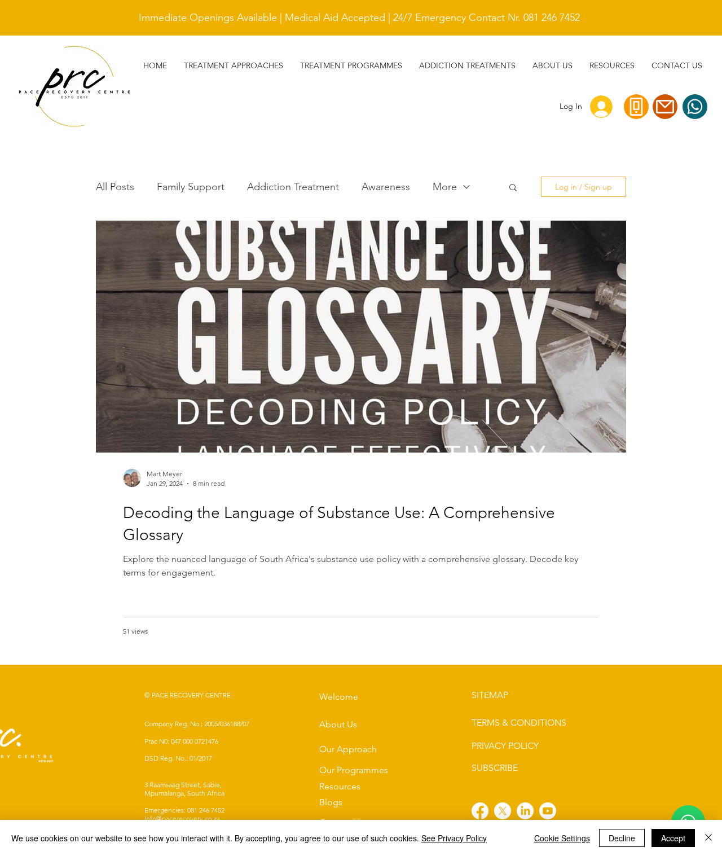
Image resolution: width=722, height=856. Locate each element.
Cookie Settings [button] (562, 838)
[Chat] (695, 106)
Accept (673, 838)
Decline (622, 838)
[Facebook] (480, 810)
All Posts (115, 187)
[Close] (708, 838)
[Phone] (636, 106)
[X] (502, 810)
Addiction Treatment (293, 187)
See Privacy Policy (454, 838)
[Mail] (665, 106)
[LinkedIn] (525, 810)
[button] (467, 65)
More (445, 187)
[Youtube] (547, 810)
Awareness (386, 187)
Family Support (190, 187)
